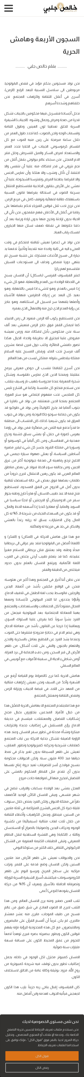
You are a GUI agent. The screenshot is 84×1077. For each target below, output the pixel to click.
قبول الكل (42, 1056)
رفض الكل (42, 1067)
